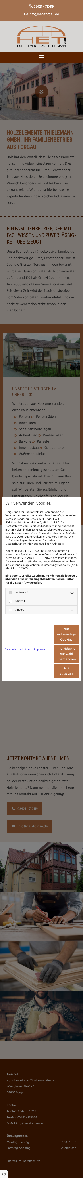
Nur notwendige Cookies (66, 634)
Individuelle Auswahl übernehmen (66, 654)
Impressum (40, 649)
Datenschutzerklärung (17, 649)
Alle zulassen (66, 671)
